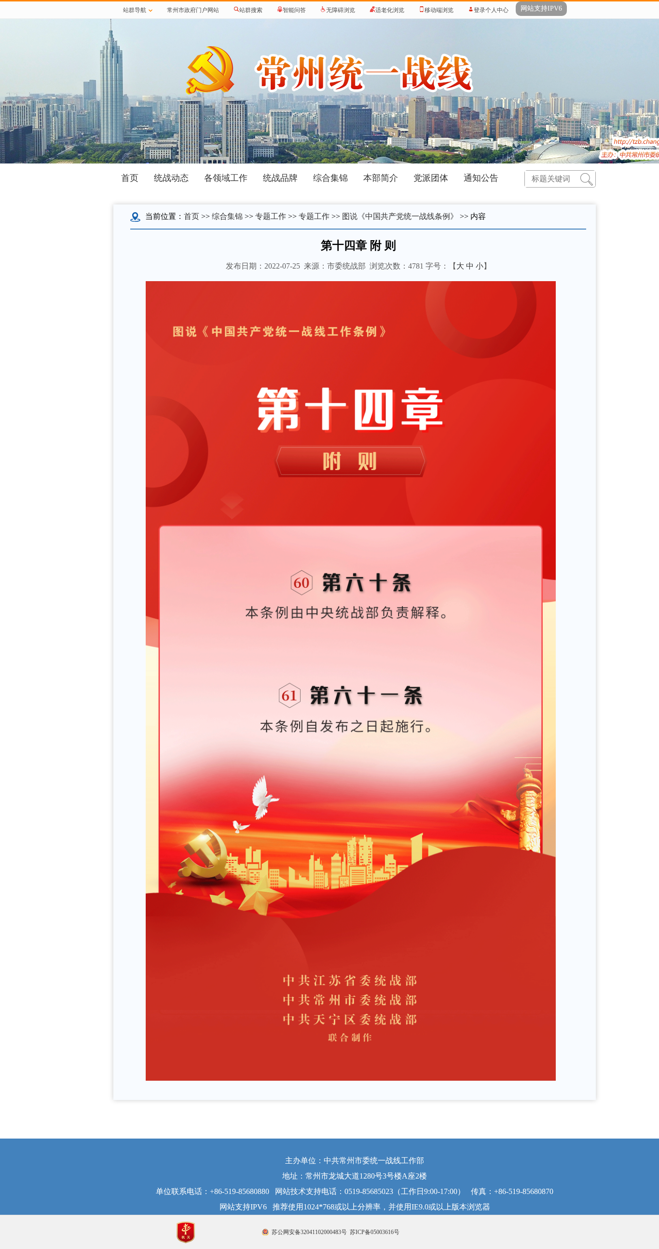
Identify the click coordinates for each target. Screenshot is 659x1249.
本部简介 (380, 178)
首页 (129, 178)
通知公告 (481, 178)
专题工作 (270, 216)
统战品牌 (280, 178)
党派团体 (430, 178)
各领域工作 (225, 178)
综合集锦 (330, 178)
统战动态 (171, 178)
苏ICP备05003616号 (374, 1232)
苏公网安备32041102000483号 (309, 1232)
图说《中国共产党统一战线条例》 (400, 216)
